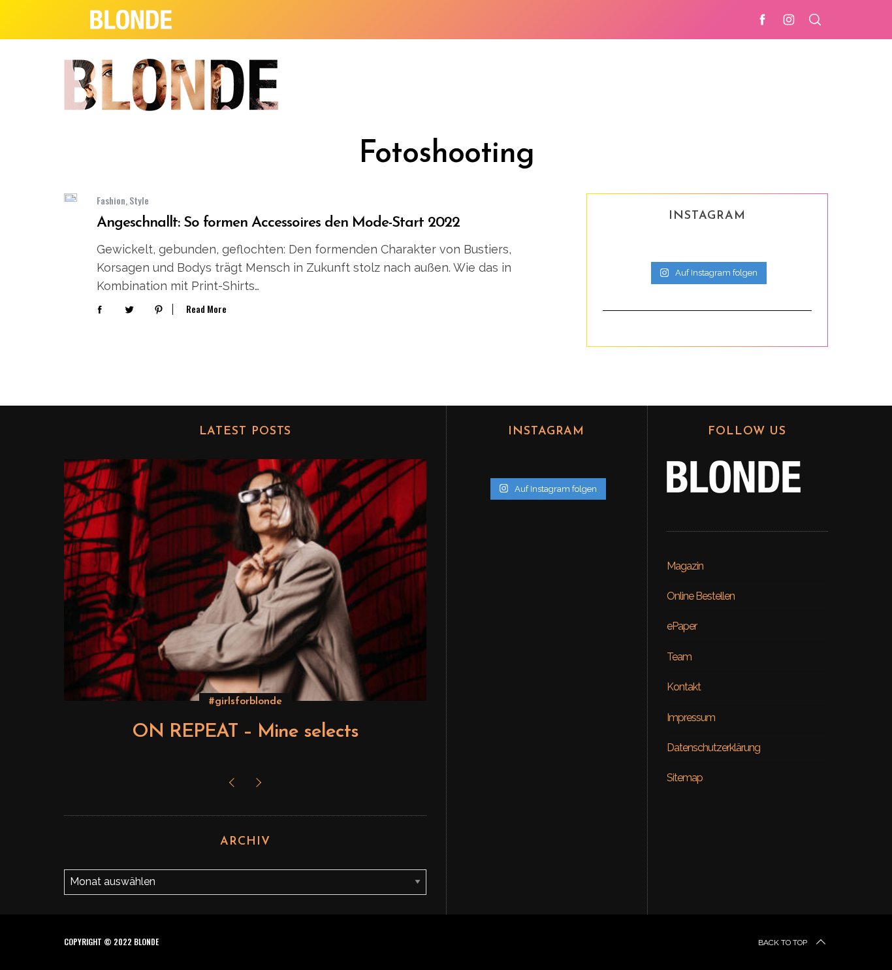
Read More (206, 309)
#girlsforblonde (245, 701)
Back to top (782, 942)
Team (679, 657)
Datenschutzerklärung (713, 747)
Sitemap (685, 777)
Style (139, 200)
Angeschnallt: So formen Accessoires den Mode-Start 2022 (278, 223)
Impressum (691, 717)
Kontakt (684, 687)
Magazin (685, 566)
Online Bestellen (701, 596)
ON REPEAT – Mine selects (245, 731)
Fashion (111, 200)
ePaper (682, 626)
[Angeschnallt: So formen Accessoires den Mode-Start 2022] (70, 197)
